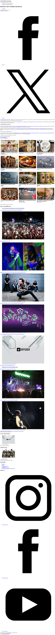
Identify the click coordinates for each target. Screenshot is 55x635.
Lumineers (37, 128)
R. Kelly (40, 128)
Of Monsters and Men (19, 126)
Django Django (32, 121)
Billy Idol (7, 129)
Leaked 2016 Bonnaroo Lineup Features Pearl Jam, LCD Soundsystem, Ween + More (12, 334)
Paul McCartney (36, 126)
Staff (2, 465)
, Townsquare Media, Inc (8, 632)
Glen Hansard (24, 126)
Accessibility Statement (5, 466)
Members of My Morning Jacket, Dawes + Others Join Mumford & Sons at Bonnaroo (12, 431)
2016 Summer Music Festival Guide (5, 241)
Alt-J (21, 121)
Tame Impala (28, 133)
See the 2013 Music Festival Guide (5, 136)
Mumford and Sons (31, 128)
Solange (12, 128)
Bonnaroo (4, 119)
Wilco (33, 126)
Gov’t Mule (16, 128)
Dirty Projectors (20, 128)
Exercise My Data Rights (5, 467)
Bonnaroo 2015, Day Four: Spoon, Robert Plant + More (8, 369)
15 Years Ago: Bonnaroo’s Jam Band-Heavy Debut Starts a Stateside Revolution (11, 210)
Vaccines (25, 121)
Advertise (3, 464)
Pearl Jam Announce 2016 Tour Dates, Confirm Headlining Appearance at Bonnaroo (11, 303)
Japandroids (19, 121)
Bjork (28, 128)
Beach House (43, 128)
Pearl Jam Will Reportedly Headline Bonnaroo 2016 (7, 365)
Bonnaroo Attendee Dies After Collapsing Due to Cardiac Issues (9, 400)
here (2, 135)
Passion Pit (30, 126)
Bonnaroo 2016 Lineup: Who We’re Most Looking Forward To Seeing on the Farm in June (12, 272)
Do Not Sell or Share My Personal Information (8, 468)
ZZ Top (53, 126)
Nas (14, 128)
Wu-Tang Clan (41, 126)
